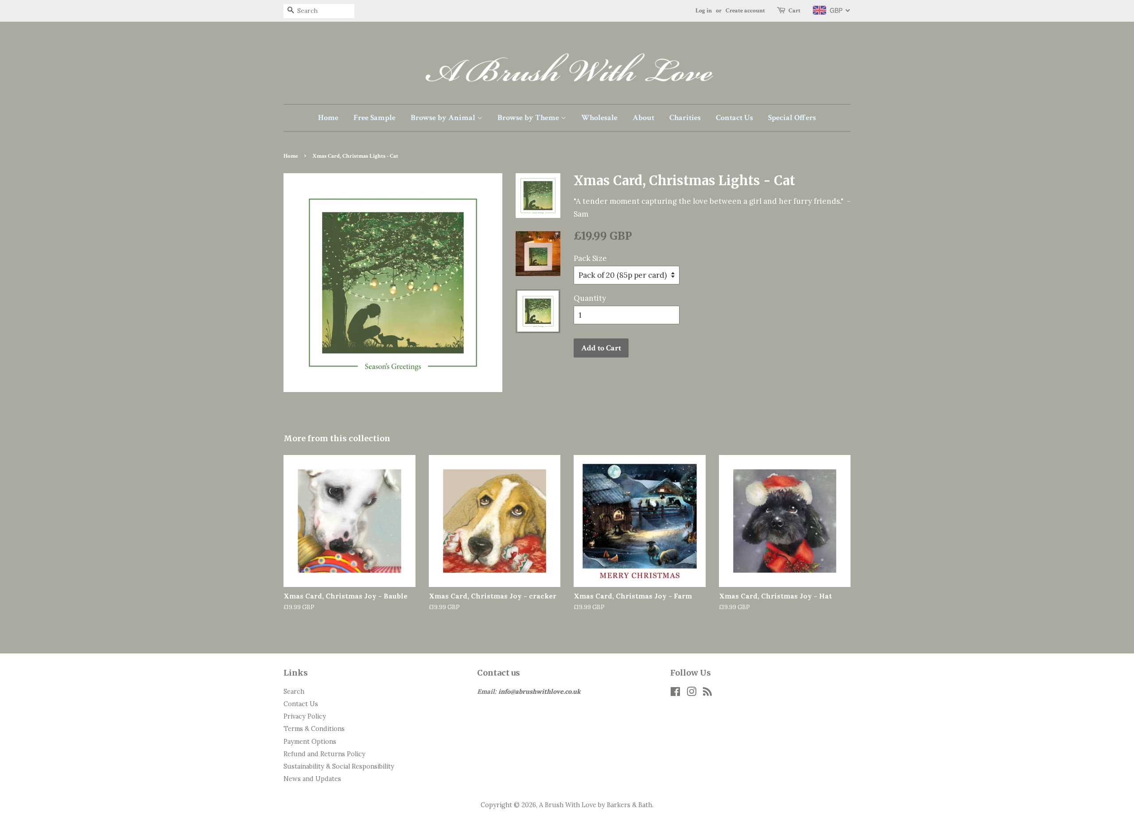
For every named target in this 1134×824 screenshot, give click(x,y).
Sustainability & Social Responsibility (339, 766)
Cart (794, 11)
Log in (703, 11)
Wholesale (599, 118)
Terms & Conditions (314, 728)
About (643, 118)
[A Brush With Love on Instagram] (691, 693)
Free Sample (374, 118)
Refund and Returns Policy (324, 754)
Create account (745, 11)
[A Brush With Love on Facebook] (675, 693)
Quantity (590, 298)
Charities (685, 118)
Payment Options (310, 741)
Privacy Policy (305, 716)
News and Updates (312, 778)
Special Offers (792, 118)
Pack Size (590, 258)
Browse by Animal (444, 118)
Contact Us (734, 118)
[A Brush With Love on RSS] (707, 693)
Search (294, 691)
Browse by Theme (529, 118)
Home (328, 118)
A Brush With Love (567, 805)
